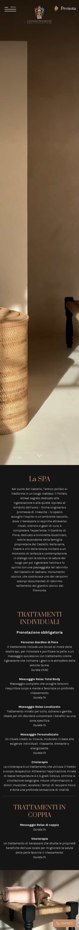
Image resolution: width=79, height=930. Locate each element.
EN (20, 457)
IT (12, 457)
